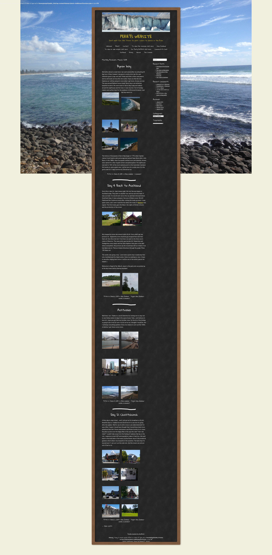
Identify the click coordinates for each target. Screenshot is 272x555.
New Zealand (161, 46)
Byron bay (124, 66)
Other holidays (128, 174)
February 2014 (160, 107)
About (117, 46)
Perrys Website (136, 36)
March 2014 (159, 105)
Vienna (138, 52)
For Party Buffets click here (141, 49)
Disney (131, 52)
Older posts (107, 526)
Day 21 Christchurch (124, 414)
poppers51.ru (159, 84)
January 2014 (159, 109)
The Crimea (148, 52)
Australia (124, 310)
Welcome (109, 46)
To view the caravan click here (143, 46)
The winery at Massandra (162, 70)
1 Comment (138, 174)
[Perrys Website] (136, 22)
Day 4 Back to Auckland (124, 185)
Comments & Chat (161, 49)
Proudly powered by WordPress (136, 534)
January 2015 (159, 102)
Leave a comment (124, 298)
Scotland (123, 52)
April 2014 (159, 104)
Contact (125, 46)
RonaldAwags (159, 86)
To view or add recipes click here (116, 49)
